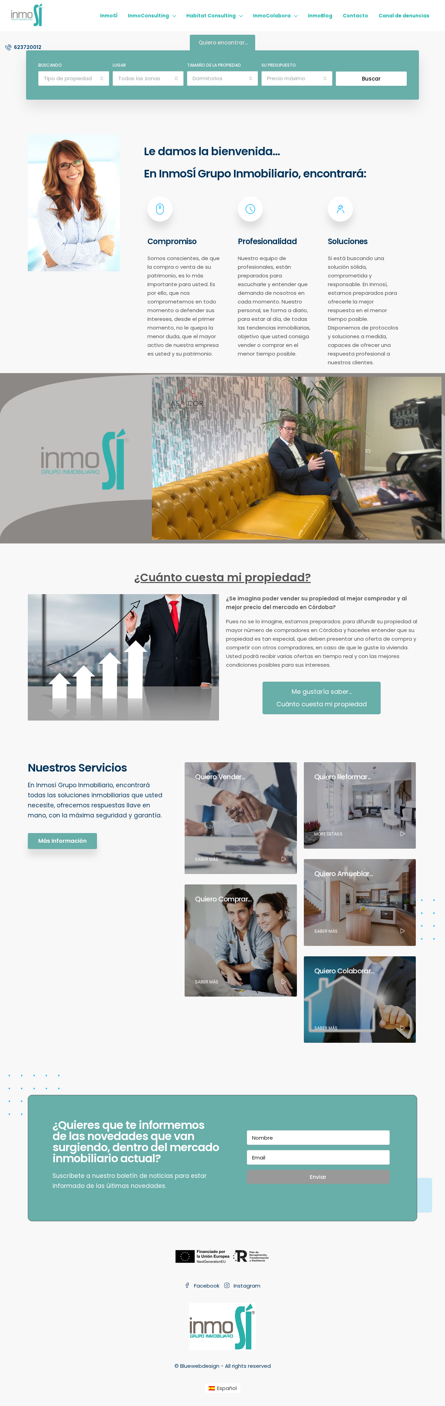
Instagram (246, 1285)
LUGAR (119, 65)
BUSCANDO (50, 65)
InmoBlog (320, 15)
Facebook (207, 1285)
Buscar (371, 78)
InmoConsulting (148, 15)
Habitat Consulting (211, 15)
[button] (321, 698)
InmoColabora (272, 15)
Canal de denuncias (404, 15)
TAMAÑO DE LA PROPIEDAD (214, 65)
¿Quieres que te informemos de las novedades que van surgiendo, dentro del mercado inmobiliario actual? (135, 1141)
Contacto (355, 15)
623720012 (27, 47)
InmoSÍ (109, 15)
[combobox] (73, 78)
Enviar (318, 1177)
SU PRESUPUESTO (278, 65)
